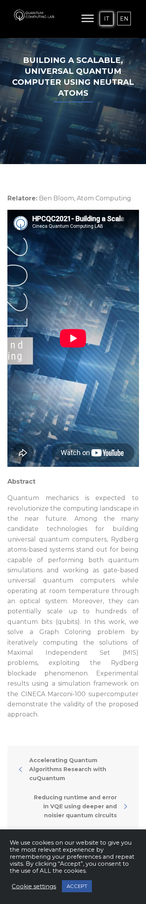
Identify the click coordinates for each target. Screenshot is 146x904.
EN (124, 18)
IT (106, 18)
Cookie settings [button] (34, 886)
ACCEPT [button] (77, 886)
